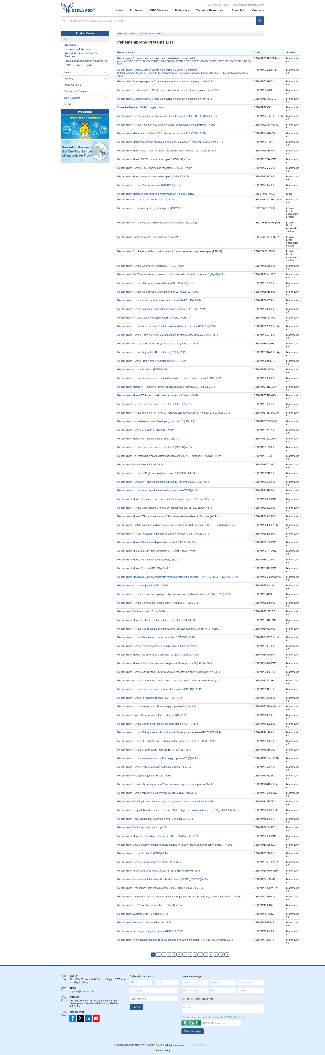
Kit (65, 39)
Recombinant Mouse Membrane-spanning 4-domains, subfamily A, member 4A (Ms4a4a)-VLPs (170, 141)
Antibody (68, 78)
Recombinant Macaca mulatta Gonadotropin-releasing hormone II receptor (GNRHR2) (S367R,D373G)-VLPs (177, 576)
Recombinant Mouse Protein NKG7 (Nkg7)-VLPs (144, 568)
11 (205, 954)
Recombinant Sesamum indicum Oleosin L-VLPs (144, 922)
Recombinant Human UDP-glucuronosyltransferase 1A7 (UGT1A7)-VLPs (158, 343)
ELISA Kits (70, 44)
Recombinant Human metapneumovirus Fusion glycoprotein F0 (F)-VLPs (157, 758)
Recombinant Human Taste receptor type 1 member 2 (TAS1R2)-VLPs (156, 637)
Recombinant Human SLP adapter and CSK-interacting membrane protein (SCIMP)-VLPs (166, 741)
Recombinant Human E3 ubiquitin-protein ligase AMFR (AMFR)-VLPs (155, 283)
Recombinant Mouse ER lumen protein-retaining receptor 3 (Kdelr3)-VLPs (158, 620)
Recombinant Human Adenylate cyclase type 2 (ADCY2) (148, 208)
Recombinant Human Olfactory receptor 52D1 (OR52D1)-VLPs (152, 317)
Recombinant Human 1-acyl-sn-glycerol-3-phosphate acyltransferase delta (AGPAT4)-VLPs (168, 334)
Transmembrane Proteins (151, 33)
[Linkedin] (87, 1018)
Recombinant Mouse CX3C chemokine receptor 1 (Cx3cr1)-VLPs (153, 159)
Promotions (85, 111)
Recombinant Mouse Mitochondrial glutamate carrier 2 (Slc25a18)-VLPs (157, 542)
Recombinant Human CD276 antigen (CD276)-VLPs (146, 199)
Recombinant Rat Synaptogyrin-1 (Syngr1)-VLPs (144, 775)
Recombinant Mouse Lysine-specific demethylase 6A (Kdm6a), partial (155, 193)
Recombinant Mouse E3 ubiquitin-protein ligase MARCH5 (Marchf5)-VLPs (158, 836)
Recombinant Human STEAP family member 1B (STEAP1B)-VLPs (154, 749)
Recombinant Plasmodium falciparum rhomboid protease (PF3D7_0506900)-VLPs (162, 879)
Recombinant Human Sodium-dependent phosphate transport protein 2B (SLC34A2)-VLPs (167, 116)
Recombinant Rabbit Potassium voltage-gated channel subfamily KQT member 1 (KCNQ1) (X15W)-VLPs (175, 525)
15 (226, 954)
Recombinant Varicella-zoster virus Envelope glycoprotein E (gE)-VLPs (156, 421)
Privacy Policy (162, 1050)
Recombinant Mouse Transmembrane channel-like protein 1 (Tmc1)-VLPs (158, 654)
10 (200, 954)
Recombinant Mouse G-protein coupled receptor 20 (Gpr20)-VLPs (153, 176)
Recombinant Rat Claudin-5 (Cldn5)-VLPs (140, 464)
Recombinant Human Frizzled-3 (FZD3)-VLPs (142, 369)
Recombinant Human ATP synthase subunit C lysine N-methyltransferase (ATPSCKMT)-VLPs (169, 732)
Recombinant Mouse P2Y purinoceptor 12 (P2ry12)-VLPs (149, 559)
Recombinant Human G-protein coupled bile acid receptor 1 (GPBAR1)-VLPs (159, 689)
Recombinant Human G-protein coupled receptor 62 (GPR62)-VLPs (154, 404)
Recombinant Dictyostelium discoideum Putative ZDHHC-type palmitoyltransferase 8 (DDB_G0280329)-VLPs (178, 810)
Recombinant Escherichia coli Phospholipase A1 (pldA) (147, 236)
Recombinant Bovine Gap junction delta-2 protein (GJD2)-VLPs (152, 715)
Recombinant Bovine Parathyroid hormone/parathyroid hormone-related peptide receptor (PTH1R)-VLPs (174, 844)
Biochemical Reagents (76, 91)
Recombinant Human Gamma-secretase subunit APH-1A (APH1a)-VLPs (157, 602)
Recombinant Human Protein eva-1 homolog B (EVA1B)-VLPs (151, 360)
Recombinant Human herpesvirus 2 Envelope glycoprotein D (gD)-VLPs (157, 792)
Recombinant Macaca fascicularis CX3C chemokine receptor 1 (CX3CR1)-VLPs (161, 133)
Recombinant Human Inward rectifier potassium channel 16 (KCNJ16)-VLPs (159, 300)
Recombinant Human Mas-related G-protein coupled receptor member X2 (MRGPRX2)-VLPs (169, 671)
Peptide (68, 104)
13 (216, 954)
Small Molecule (72, 97)
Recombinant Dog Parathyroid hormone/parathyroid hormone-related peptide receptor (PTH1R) (169, 251)
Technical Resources (209, 10)
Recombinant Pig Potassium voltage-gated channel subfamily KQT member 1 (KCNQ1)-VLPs (169, 455)
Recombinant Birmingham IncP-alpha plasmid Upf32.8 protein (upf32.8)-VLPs (160, 887)
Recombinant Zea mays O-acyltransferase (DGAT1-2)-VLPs (150, 931)
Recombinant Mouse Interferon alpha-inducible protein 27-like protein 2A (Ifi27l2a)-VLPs (165, 663)
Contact (257, 10)
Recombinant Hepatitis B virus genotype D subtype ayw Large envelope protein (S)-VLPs (166, 784)
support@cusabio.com (251, 4)
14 (221, 954)
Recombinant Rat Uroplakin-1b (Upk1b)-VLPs (142, 827)
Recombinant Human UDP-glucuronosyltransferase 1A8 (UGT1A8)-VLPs (158, 473)
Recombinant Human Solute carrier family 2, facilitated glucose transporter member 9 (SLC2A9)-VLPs (173, 412)
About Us (238, 10)
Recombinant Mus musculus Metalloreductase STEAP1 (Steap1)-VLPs (156, 550)
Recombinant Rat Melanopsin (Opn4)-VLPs (141, 611)
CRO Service (158, 10)
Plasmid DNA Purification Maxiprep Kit (85, 60)
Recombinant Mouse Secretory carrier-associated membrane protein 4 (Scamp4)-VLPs (165, 499)
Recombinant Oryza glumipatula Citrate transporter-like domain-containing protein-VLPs (165, 81)
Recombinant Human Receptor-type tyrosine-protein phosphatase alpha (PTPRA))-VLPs (166, 124)
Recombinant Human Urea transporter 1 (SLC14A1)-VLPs (149, 862)
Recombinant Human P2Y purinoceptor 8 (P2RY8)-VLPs (148, 185)
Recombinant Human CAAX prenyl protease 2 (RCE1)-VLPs (150, 265)
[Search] (260, 20)
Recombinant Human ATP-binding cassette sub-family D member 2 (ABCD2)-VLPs (163, 481)
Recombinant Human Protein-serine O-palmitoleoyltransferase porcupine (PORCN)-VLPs (166, 326)
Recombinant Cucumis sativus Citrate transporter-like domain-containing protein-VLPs (164, 98)
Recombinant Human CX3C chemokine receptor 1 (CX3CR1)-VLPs (154, 167)
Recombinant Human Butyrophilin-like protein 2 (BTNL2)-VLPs (151, 352)
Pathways (181, 10)
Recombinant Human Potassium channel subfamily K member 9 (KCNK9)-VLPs (161, 309)
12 (211, 954)
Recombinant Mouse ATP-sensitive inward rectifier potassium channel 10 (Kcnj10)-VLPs (166, 386)
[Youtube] (95, 1018)
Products (136, 10)
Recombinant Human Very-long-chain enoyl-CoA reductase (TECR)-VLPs (158, 490)
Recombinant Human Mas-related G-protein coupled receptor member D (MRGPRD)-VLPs (167, 628)
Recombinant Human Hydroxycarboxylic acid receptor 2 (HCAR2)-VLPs (157, 645)
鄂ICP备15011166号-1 (198, 1045)
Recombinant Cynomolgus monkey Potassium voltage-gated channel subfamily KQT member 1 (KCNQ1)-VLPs (179, 896)
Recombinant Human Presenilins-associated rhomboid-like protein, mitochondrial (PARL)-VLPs (169, 378)
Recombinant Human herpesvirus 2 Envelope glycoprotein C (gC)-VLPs (157, 706)
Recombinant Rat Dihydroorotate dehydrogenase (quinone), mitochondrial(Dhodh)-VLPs (165, 801)
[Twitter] (80, 1018)
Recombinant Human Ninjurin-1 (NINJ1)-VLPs (142, 585)
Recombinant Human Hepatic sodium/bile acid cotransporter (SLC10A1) (157, 222)
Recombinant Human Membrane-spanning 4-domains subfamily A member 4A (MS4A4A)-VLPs (170, 680)
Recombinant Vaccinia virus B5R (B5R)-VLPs (142, 913)
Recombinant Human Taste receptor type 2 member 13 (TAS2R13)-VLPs (157, 291)
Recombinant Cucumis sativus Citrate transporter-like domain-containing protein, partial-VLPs (168, 90)
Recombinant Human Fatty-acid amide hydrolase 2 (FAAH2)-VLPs (154, 766)
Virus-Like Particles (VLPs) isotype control (140, 107)
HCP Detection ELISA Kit (78, 65)
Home (119, 10)
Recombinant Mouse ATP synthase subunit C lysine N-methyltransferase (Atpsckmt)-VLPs (167, 516)
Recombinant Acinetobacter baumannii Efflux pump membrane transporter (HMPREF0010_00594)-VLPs (175, 939)
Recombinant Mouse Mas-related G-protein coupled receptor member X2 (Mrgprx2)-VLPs (167, 150)
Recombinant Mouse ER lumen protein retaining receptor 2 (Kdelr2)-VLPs (157, 395)
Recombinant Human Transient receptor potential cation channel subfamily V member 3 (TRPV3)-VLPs (174, 594)
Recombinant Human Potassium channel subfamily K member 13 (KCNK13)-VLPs (163, 533)
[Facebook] (72, 1018)
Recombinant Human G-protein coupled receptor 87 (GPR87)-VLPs (154, 447)
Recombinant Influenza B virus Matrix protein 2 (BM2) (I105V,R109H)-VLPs (159, 870)
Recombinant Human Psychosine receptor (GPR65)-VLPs (149, 697)
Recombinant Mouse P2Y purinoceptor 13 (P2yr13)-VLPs (149, 438)
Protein (132, 33)
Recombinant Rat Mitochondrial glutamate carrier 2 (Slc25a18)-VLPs (155, 818)
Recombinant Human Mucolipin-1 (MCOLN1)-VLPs (145, 429)
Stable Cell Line (72, 84)
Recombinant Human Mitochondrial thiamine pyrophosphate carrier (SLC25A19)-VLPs (164, 507)
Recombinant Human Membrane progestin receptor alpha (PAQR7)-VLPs (158, 723)
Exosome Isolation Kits (77, 49)
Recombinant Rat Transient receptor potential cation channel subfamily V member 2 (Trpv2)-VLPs (171, 274)
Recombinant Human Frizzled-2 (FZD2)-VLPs (142, 853)
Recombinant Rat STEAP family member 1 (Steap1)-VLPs (149, 905)
